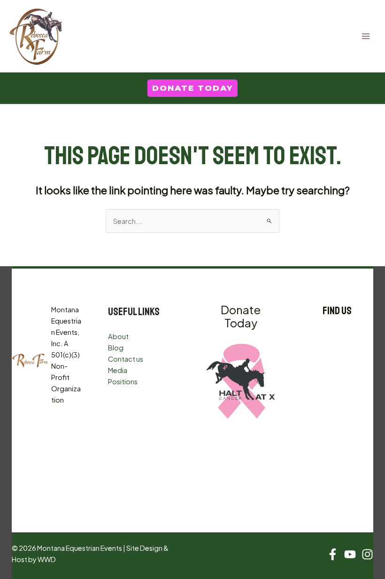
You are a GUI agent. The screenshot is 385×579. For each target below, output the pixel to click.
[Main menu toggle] (366, 36)
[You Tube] (350, 554)
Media (117, 370)
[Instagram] (367, 554)
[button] (192, 88)
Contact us (125, 359)
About (118, 336)
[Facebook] (333, 554)
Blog (115, 347)
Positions (123, 381)
